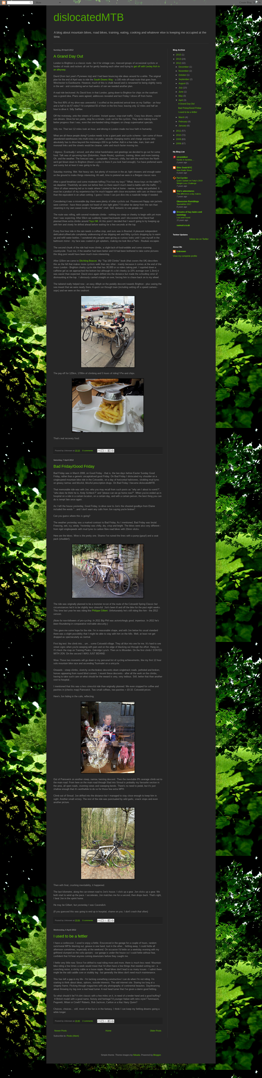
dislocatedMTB (88, 17)
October (183, 75)
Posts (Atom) (73, 1036)
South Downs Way (103, 79)
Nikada (136, 1055)
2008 (179, 143)
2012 (179, 63)
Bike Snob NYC (184, 167)
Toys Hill (93, 221)
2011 (179, 131)
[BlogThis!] (102, 451)
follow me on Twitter (199, 239)
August (182, 83)
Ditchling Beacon (88, 260)
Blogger (157, 1055)
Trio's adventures (185, 191)
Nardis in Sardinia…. (185, 160)
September (184, 79)
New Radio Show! (184, 170)
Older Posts (155, 1031)
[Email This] (99, 451)
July (181, 87)
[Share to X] (105, 451)
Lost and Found (183, 217)
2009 (179, 139)
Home (108, 1031)
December (184, 67)
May (181, 96)
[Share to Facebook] (109, 451)
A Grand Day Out (68, 56)
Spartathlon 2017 (184, 204)
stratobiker (182, 157)
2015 (179, 54)
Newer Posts (60, 1031)
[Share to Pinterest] (112, 451)
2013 (179, 59)
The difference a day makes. (189, 194)
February (183, 121)
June (181, 92)
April (181, 100)
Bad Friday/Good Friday (73, 466)
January (183, 125)
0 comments (87, 450)
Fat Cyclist (182, 178)
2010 (179, 135)
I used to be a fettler (70, 936)
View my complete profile (185, 256)
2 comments (87, 1021)
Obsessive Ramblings (188, 201)
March (182, 117)
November (184, 71)
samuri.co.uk (183, 225)
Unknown (181, 251)
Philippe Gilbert (100, 610)
